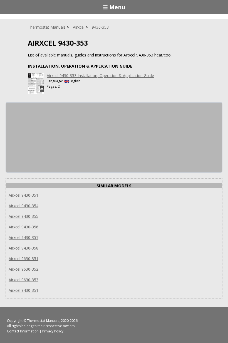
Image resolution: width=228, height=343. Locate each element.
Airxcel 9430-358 (23, 248)
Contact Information (23, 331)
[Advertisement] (48, 137)
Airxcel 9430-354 (23, 205)
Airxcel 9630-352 (23, 269)
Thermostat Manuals (43, 320)
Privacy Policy (52, 331)
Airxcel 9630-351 (23, 258)
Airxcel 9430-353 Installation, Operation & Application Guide (100, 75)
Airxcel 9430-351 (23, 195)
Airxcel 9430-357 (23, 237)
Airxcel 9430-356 (23, 227)
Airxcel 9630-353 (23, 279)
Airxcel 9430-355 (23, 216)
